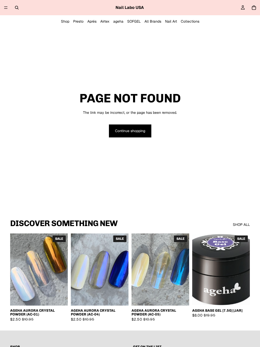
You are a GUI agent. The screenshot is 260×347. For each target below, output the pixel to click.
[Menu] (6, 7)
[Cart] (253, 7)
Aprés (91, 21)
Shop (65, 21)
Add (185, 297)
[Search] (16, 7)
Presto (78, 21)
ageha (118, 21)
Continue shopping (130, 131)
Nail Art (171, 21)
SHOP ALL (241, 224)
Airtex (104, 21)
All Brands (152, 21)
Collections (190, 21)
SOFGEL (134, 21)
